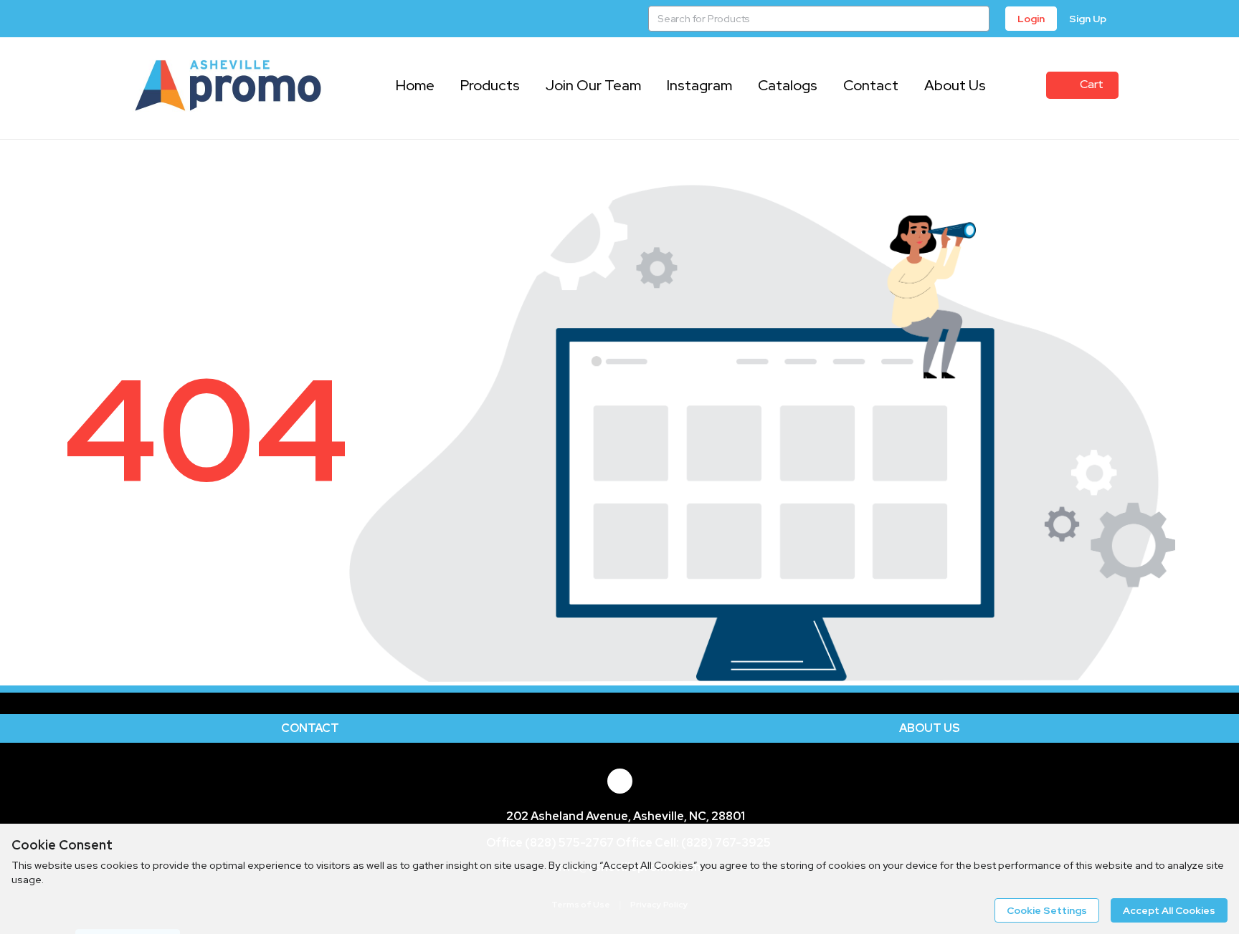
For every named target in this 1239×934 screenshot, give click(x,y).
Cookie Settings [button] (1047, 910)
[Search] (976, 18)
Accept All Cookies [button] (1169, 910)
